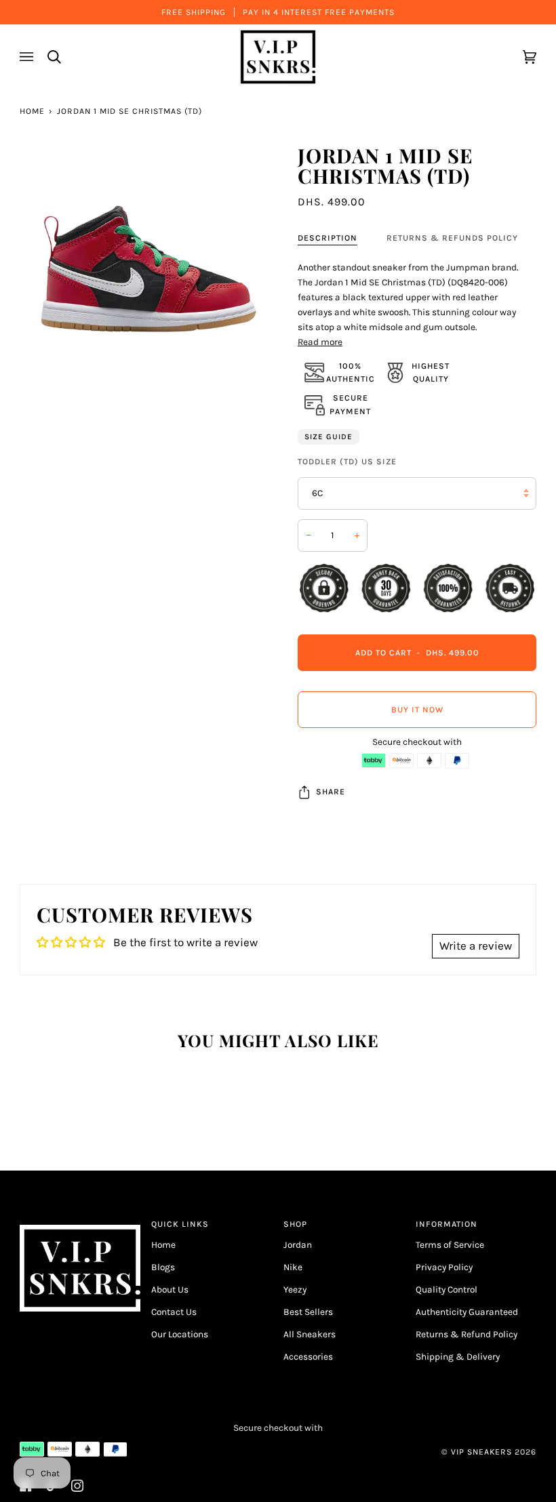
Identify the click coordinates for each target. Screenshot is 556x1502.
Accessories (308, 1356)
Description (327, 238)
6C (317, 492)
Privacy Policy (444, 1266)
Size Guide (328, 436)
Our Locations (179, 1333)
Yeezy (294, 1289)
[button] (80, 1221)
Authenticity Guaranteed (467, 1311)
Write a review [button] (475, 945)
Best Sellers (308, 1311)
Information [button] (446, 1224)
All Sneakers (309, 1333)
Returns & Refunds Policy (452, 238)
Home (32, 111)
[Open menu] (28, 56)
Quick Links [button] (180, 1224)
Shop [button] (295, 1224)
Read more (320, 341)
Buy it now (417, 709)
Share (330, 791)
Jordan (297, 1244)
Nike (292, 1266)
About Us (169, 1289)
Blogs (163, 1266)
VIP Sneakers (481, 1452)
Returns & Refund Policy (466, 1333)
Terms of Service (450, 1244)
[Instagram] (77, 1486)
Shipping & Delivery (458, 1356)
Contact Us (174, 1311)
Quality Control (446, 1289)
